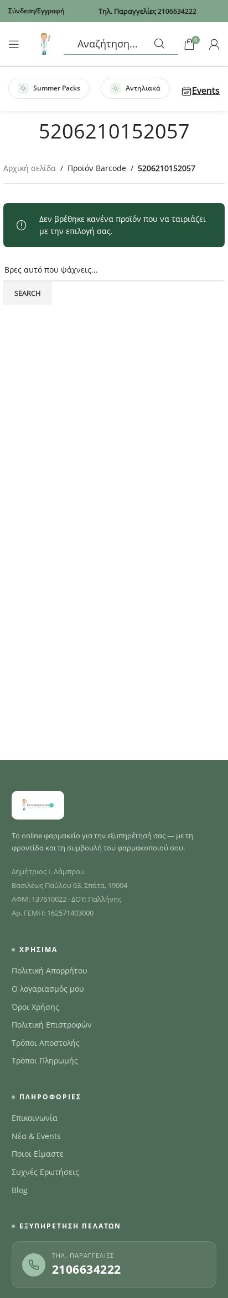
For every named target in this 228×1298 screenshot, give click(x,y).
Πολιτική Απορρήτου (49, 971)
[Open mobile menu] (14, 44)
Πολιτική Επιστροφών (52, 1025)
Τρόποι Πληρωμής (45, 1061)
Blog (20, 1190)
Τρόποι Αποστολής (46, 1043)
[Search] (121, 44)
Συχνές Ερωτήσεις (45, 1172)
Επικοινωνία (35, 1118)
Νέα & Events (36, 1136)
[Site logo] (44, 43)
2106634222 (86, 1269)
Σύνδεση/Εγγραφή (36, 10)
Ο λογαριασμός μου (48, 989)
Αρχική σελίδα (29, 168)
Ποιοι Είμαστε (38, 1154)
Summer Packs (56, 88)
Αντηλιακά (143, 88)
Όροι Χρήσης (35, 1007)
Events (206, 90)
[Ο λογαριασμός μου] (214, 44)
